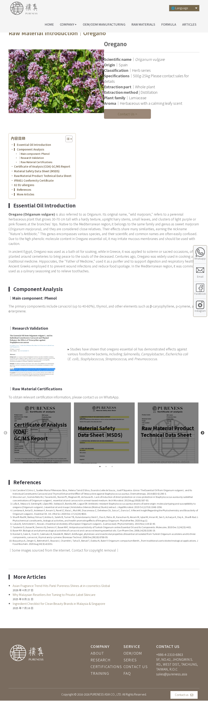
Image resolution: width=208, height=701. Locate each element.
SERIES (130, 659)
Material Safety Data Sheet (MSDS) (37, 171)
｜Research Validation (31, 158)
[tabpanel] (40, 432)
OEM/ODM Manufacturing (104, 24)
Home (49, 24)
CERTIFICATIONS (106, 666)
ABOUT (97, 653)
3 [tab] (112, 466)
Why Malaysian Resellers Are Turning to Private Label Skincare (54, 594)
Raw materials (143, 24)
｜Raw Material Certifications (35, 162)
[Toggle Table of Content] (67, 138)
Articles (189, 24)
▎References (22, 190)
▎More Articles (24, 194)
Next (202, 433)
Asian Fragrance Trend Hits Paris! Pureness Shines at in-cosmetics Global (61, 585)
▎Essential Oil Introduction (32, 145)
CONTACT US (136, 666)
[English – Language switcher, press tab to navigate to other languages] (184, 8)
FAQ (127, 673)
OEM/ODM (133, 653)
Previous (5, 433)
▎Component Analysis (29, 149)
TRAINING (100, 673)
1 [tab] (100, 466)
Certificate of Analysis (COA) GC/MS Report (42, 166)
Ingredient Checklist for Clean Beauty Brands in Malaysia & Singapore (59, 603)
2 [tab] (106, 466)
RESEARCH (100, 659)
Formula (168, 24)
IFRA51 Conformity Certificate (34, 180)
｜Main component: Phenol (33, 154)
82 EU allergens (24, 185)
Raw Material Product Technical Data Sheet (43, 176)
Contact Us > (127, 113)
